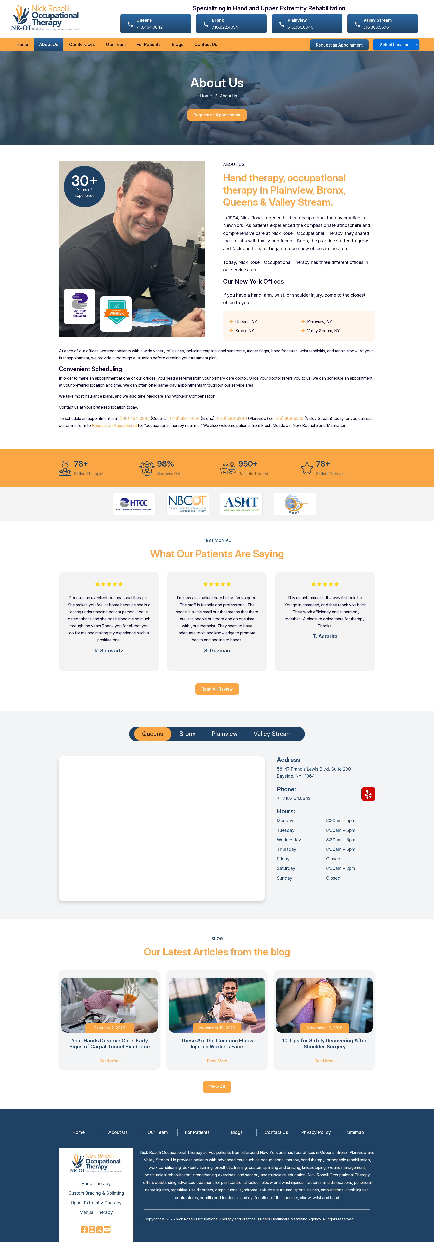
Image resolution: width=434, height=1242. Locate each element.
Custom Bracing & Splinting (96, 1193)
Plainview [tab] (225, 734)
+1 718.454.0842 (294, 798)
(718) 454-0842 (134, 418)
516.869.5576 (377, 24)
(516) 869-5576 (288, 418)
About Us (48, 44)
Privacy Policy (316, 1132)
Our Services (82, 44)
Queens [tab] (152, 734)
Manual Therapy (96, 1212)
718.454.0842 (149, 24)
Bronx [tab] (187, 734)
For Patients (149, 44)
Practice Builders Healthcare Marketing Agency (281, 1219)
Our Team (116, 44)
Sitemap (355, 1132)
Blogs (177, 44)
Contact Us (205, 44)
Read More (109, 1060)
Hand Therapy (96, 1183)
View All (217, 1086)
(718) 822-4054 (185, 418)
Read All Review (217, 689)
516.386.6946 (300, 24)
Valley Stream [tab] (273, 734)
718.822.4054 (225, 24)
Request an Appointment (339, 45)
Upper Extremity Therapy (96, 1202)
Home (22, 44)
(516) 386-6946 (232, 418)
